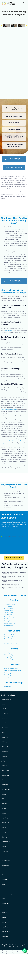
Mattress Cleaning (9, 616)
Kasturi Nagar (5, 770)
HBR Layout (5, 727)
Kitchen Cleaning (8, 608)
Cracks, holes (8, 330)
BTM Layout (5, 713)
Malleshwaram (5, 870)
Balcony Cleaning (8, 612)
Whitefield (4, 799)
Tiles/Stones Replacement (11, 668)
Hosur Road (5, 737)
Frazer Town (5, 723)
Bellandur (4, 708)
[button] (23, 3)
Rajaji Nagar (5, 922)
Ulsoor (3, 884)
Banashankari (5, 704)
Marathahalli (5, 784)
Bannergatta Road (6, 699)
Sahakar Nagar (5, 903)
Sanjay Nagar (5, 927)
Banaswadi (4, 912)
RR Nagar (4, 813)
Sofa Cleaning (7, 619)
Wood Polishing (8, 659)
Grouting (6, 677)
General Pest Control (9, 634)
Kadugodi (4, 765)
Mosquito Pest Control (10, 641)
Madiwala (4, 780)
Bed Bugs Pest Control (10, 637)
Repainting (7, 652)
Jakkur (3, 898)
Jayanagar (4, 756)
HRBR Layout (5, 742)
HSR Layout (5, 746)
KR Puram (4, 917)
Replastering (7, 673)
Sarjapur (4, 794)
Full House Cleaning (9, 604)
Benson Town (5, 889)
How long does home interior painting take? (13, 577)
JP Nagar (4, 761)
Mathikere (4, 908)
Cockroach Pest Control (10, 643)
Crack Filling (7, 675)
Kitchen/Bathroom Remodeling (12, 670)
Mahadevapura (6, 931)
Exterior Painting (8, 655)
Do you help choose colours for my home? (12, 581)
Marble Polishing (8, 686)
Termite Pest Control (9, 639)
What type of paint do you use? (11, 584)
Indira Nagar (5, 751)
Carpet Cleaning (8, 625)
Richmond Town (6, 789)
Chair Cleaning (8, 614)
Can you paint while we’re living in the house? (13, 588)
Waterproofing (8, 657)
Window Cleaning (9, 610)
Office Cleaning (8, 606)
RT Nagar (4, 808)
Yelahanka (4, 803)
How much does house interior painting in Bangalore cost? (14, 572)
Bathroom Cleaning (9, 623)
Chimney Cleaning (9, 621)
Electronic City (5, 718)
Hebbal (3, 732)
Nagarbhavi (5, 936)
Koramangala (5, 775)
